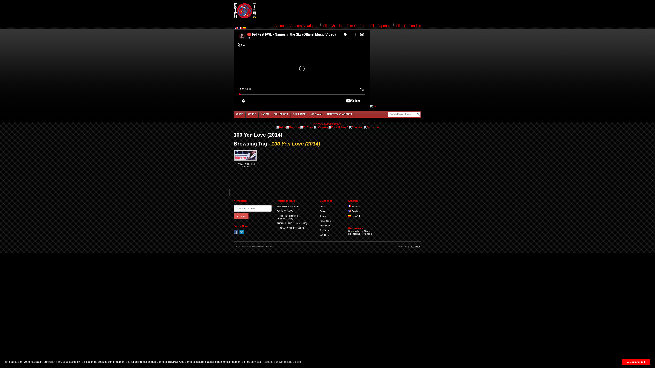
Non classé (325, 221)
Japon (265, 114)
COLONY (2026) (285, 211)
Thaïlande (299, 114)
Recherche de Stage (359, 231)
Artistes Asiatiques (304, 26)
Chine (239, 114)
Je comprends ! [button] (636, 362)
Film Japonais (380, 26)
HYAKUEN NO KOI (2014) (245, 165)
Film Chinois (332, 26)
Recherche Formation (360, 233)
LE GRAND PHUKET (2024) (290, 228)
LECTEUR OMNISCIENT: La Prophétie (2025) (291, 217)
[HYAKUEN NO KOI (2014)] (245, 155)
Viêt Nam (316, 114)
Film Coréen (356, 26)
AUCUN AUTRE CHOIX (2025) (292, 223)
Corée (252, 114)
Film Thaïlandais (408, 26)
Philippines (281, 114)
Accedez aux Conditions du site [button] (282, 361)
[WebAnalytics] (355, 223)
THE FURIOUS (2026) (288, 206)
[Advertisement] (341, 11)
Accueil (279, 26)
